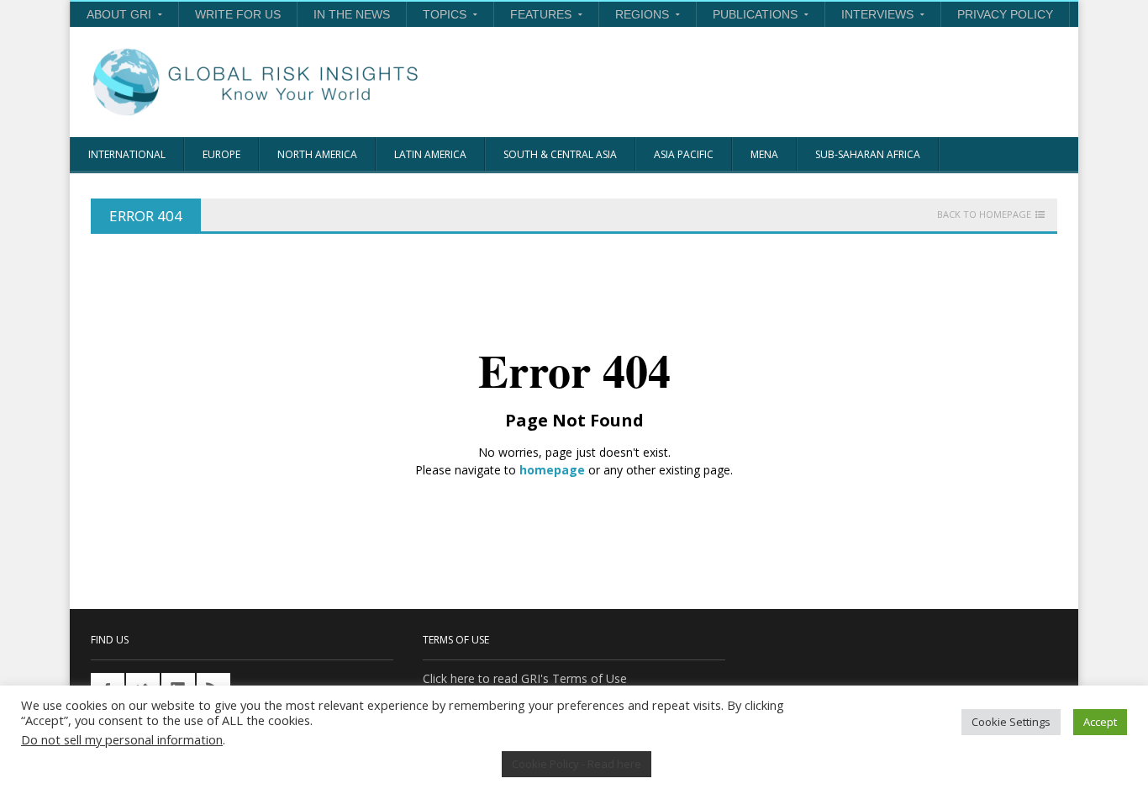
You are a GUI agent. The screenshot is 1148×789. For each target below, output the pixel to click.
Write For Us (238, 14)
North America (317, 154)
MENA (764, 154)
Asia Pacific (684, 154)
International (127, 154)
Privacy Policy (1005, 14)
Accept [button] (1100, 721)
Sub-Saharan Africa (867, 154)
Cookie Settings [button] (1011, 721)
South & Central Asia (560, 154)
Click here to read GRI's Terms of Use (525, 678)
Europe (221, 154)
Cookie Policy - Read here (576, 763)
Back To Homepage (984, 214)
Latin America (430, 154)
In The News (351, 14)
